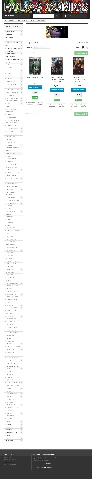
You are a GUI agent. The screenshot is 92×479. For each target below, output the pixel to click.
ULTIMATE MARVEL (12, 128)
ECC (8, 70)
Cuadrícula (82, 48)
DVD (6, 438)
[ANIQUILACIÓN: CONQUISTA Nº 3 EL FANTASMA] (56, 65)
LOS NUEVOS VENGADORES (10, 243)
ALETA (9, 369)
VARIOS (9, 338)
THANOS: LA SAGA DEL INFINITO (12, 149)
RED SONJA (10, 316)
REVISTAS (10, 380)
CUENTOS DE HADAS (13, 172)
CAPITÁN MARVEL (12, 142)
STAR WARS (8, 430)
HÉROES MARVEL (12, 117)
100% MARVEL (11, 95)
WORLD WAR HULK (12, 286)
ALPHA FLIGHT (11, 137)
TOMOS (9, 219)
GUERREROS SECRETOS (9, 279)
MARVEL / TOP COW (13, 291)
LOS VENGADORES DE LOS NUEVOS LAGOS (12, 122)
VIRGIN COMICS (11, 330)
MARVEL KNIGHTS (12, 250)
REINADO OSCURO (12, 261)
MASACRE (10, 78)
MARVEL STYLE (11, 159)
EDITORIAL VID (11, 405)
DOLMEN (9, 388)
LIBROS (7, 427)
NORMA (9, 65)
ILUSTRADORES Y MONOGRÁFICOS (10, 55)
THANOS (9, 145)
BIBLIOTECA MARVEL (13, 92)
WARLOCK (10, 217)
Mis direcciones (8, 462)
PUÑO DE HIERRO (12, 81)
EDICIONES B (11, 363)
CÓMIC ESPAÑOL (12, 319)
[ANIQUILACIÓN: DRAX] (35, 65)
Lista (87, 48)
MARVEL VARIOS (12, 247)
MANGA (7, 421)
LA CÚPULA (10, 360)
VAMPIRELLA (10, 324)
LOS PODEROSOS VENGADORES (11, 257)
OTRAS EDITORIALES (13, 366)
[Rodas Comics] (46, 6)
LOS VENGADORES (12, 98)
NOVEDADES (10, 67)
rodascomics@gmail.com (46, 467)
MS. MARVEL (10, 236)
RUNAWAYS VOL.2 (12, 264)
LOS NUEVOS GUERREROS (10, 193)
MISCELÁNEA (9, 51)
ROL (6, 45)
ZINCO (9, 396)
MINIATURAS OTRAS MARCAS (11, 434)
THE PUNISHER (11, 84)
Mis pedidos (7, 457)
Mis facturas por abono (10, 459)
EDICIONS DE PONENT (13, 346)
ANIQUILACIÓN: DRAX (35, 77)
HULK (8, 170)
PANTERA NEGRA (12, 203)
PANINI (9, 73)
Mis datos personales (10, 464)
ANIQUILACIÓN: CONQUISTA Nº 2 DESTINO (79, 80)
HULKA (9, 87)
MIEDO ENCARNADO (13, 230)
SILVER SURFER (11, 228)
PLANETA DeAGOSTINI (13, 382)
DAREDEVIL (10, 225)
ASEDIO (9, 288)
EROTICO (9, 413)
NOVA (8, 156)
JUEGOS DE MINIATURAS (12, 59)
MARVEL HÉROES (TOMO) (11, 301)
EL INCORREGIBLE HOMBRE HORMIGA (11, 166)
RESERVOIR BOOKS (13, 357)
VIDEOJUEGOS (11, 321)
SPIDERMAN (10, 131)
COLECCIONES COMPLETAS (9, 39)
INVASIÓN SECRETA (12, 175)
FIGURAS (8, 424)
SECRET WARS (11, 294)
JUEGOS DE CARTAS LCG (12, 48)
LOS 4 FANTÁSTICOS (13, 178)
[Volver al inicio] (5, 20)
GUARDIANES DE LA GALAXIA (12, 213)
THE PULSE (10, 253)
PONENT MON (11, 416)
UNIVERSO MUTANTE (13, 90)
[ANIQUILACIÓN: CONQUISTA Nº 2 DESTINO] (78, 65)
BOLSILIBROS (9, 441)
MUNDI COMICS (11, 399)
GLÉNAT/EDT (10, 349)
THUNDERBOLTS (11, 197)
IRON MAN (10, 189)
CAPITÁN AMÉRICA (12, 101)
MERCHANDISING (10, 31)
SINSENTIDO (10, 391)
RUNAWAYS (10, 266)
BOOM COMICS (11, 335)
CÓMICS (7, 62)
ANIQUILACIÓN (11, 153)
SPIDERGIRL (10, 305)
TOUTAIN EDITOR (12, 394)
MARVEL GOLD (11, 114)
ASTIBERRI (10, 377)
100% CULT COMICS (12, 327)
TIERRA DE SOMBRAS (13, 297)
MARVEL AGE (11, 161)
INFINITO (9, 106)
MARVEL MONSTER (12, 134)
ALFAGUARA (10, 355)
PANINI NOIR (10, 341)
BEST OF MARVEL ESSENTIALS (11, 111)
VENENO (9, 206)
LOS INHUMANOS (12, 308)
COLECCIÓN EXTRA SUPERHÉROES (11, 312)
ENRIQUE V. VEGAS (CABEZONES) (11, 409)
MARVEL (9, 76)
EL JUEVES (10, 402)
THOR (8, 103)
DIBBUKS (9, 418)
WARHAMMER (9, 34)
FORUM (9, 344)
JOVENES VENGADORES (9, 271)
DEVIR (9, 371)
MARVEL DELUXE (12, 125)
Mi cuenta (8, 454)
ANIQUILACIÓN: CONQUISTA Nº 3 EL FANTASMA (57, 80)
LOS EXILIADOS (11, 239)
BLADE (9, 139)
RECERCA (10, 374)
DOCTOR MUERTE (12, 183)
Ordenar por (29, 47)
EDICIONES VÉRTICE (13, 385)
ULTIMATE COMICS (12, 283)
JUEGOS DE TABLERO (11, 42)
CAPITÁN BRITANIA (12, 181)
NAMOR (9, 208)
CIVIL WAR (10, 222)
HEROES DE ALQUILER (13, 200)
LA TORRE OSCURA (12, 333)
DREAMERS (10, 352)
